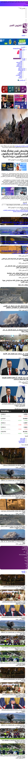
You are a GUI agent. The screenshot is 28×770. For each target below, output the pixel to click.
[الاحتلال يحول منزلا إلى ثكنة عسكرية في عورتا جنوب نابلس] (12, 509)
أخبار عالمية (19, 65)
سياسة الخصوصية (17, 48)
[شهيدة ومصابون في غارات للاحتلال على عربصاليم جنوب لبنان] (12, 479)
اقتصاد (20, 72)
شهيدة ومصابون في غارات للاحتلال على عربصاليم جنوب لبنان (14, 233)
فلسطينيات (19, 66)
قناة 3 (20, 54)
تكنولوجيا (20, 73)
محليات (20, 67)
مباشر (22, 49)
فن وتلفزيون (19, 75)
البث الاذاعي (21, 80)
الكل (21, 61)
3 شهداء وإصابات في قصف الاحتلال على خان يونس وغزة (15, 330)
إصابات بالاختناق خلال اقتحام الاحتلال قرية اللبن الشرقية (14, 223)
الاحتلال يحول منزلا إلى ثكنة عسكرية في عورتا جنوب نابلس (14, 252)
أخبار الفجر (19, 63)
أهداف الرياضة (21, 68)
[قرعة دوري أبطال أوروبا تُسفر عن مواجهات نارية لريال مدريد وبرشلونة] (12, 646)
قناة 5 (20, 57)
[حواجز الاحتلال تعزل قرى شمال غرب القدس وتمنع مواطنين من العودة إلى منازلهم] (14, 303)
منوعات (20, 77)
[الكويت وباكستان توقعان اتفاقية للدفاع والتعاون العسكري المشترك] (12, 600)
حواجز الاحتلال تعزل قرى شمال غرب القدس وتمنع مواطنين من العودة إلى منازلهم (15, 306)
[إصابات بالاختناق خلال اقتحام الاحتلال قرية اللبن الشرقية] (12, 585)
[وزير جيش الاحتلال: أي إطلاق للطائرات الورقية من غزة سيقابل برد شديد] (14, 374)
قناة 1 (20, 51)
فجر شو (19, 58)
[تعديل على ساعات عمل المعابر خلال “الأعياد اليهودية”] (14, 351)
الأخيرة (23, 572)
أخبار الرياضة (19, 62)
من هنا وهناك (21, 70)
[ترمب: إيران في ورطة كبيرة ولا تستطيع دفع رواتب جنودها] (12, 615)
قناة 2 (19, 53)
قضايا (20, 76)
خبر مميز (25, 203)
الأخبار (23, 59)
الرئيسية (23, 47)
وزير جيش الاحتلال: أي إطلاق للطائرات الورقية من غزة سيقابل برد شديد (15, 378)
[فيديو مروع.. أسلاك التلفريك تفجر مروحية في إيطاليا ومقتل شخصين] (12, 661)
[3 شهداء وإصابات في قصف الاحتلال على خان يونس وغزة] (14, 327)
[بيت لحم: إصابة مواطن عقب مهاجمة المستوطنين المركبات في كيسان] (12, 494)
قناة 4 (20, 56)
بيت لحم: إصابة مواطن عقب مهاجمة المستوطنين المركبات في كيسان (14, 242)
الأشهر (23, 571)
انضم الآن (25, 5)
